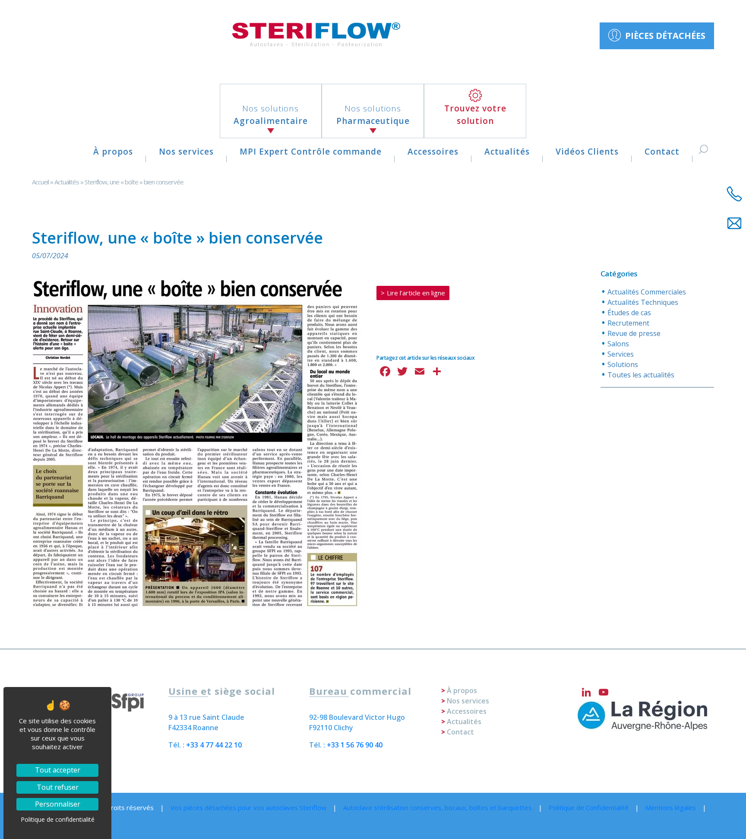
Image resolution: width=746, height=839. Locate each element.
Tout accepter (57, 770)
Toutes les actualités (640, 375)
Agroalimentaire (271, 115)
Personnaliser (57, 804)
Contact (662, 151)
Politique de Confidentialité (589, 807)
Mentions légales (670, 807)
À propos (113, 151)
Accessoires (433, 151)
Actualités (507, 151)
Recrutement (628, 323)
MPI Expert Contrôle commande (311, 151)
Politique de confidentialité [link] (58, 819)
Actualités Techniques (642, 302)
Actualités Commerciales (646, 292)
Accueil (40, 181)
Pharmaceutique (373, 115)
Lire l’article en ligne (416, 292)
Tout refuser (58, 787)
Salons (618, 343)
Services (620, 354)
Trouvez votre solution (475, 115)
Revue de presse (634, 333)
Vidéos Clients (587, 151)
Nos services (186, 151)
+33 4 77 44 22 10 (214, 745)
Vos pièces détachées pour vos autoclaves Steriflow (248, 807)
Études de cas (629, 312)
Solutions (622, 364)
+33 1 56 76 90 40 (354, 745)
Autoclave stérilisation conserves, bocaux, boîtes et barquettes (437, 807)
